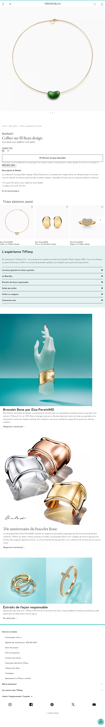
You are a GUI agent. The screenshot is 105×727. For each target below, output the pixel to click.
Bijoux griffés (13, 126)
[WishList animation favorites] (95, 4)
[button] (3, 4)
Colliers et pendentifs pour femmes (31, 126)
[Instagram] (10, 704)
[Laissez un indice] (3, 151)
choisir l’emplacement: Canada (16, 696)
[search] (10, 4)
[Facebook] (31, 704)
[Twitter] (73, 704)
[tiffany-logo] (52, 4)
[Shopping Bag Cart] (102, 4)
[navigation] (3, 4)
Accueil (4, 126)
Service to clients (9, 632)
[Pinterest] (52, 704)
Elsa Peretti (7, 133)
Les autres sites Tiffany (12, 690)
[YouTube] (94, 704)
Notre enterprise (9, 684)
